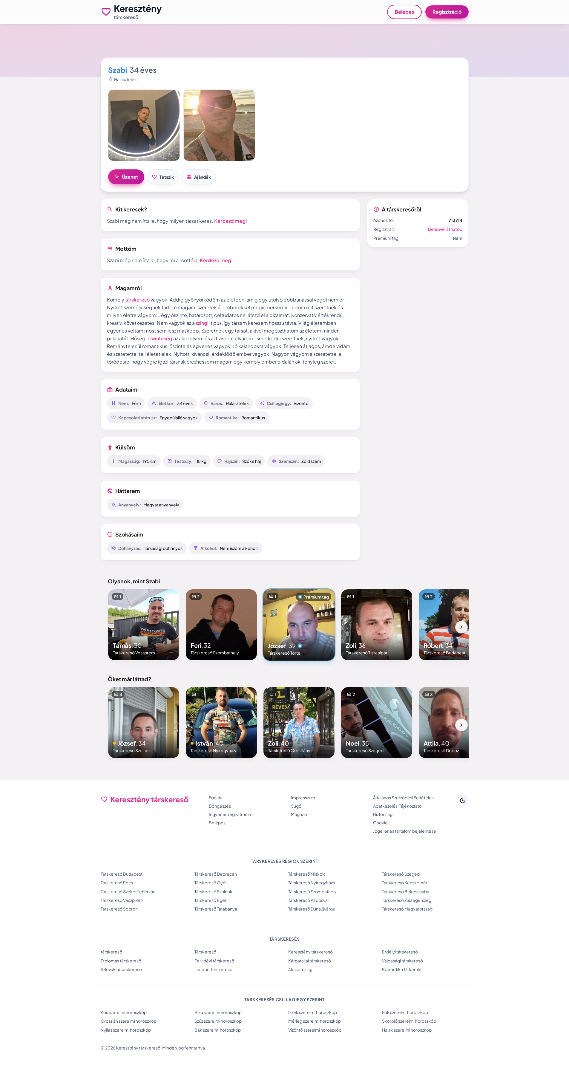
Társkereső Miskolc (307, 874)
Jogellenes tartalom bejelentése (404, 831)
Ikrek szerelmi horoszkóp (312, 1012)
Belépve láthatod (445, 229)
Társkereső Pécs (117, 882)
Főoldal (216, 797)
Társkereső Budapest (121, 874)
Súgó (296, 806)
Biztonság (382, 814)
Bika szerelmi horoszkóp (218, 1012)
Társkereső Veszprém (122, 900)
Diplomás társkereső (121, 960)
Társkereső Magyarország (407, 908)
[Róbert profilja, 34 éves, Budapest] (454, 624)
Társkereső (205, 951)
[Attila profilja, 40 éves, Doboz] (454, 722)
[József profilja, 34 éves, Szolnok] (143, 722)
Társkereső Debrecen (215, 874)
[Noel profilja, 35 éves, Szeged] (376, 722)
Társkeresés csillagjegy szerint (284, 999)
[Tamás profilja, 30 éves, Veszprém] (143, 624)
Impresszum (303, 797)
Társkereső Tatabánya (215, 908)
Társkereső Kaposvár (308, 900)
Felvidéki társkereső (214, 960)
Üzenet (126, 177)
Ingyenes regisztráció (230, 814)
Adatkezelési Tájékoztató (397, 806)
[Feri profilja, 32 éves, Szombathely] (221, 624)
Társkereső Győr (210, 882)
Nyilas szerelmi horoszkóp (126, 1029)
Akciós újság (300, 969)
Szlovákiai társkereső (121, 969)
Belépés (404, 12)
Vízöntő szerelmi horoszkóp (314, 1029)
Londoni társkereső (213, 969)
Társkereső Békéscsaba (405, 891)
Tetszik (163, 177)
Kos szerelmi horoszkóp (124, 1012)
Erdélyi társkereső (400, 951)
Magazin (299, 814)
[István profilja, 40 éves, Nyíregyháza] (221, 722)
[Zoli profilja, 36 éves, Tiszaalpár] (376, 624)
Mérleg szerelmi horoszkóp (314, 1021)
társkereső (137, 299)
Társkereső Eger (210, 900)
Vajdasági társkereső (402, 960)
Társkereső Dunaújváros (311, 908)
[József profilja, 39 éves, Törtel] (299, 625)
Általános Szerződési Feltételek (403, 797)
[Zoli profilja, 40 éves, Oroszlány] (299, 722)
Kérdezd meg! (230, 221)
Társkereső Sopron (119, 908)
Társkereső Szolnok (213, 891)
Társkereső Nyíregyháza (311, 882)
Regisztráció (446, 12)
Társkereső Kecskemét (404, 882)
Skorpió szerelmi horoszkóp (409, 1021)
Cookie (380, 822)
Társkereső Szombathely (312, 891)
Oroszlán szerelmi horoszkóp (129, 1021)
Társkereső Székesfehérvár (127, 891)
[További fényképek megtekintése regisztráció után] (144, 125)
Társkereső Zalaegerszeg (406, 900)
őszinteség (160, 338)
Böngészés (220, 806)
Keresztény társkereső (310, 951)
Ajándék (198, 177)
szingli (203, 323)
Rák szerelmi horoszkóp (405, 1012)
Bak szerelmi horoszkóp (217, 1029)
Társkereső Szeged (401, 874)
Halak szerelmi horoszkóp (407, 1029)
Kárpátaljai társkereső (309, 960)
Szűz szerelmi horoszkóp (218, 1021)
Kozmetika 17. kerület (402, 969)
